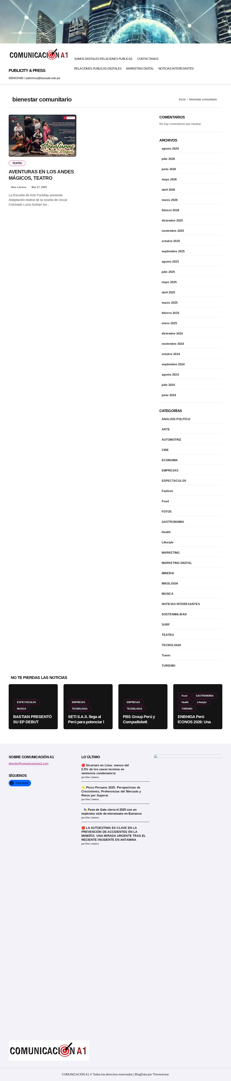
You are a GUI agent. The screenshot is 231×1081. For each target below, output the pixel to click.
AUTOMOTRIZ (171, 439)
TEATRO (17, 163)
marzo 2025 (170, 302)
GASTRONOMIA (173, 521)
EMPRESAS (170, 470)
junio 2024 (169, 395)
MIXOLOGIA (170, 583)
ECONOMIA (170, 460)
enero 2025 (169, 323)
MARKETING (171, 552)
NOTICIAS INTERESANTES (176, 68)
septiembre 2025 (173, 251)
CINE (165, 449)
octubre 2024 (171, 354)
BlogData (141, 1074)
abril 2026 (168, 189)
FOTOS (167, 511)
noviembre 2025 (173, 230)
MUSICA (167, 593)
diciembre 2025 (172, 220)
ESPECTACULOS (174, 480)
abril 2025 (168, 292)
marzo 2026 (170, 199)
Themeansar (160, 1074)
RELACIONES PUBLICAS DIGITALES (98, 68)
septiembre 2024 (173, 364)
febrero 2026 (170, 210)
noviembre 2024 (173, 343)
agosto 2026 (170, 148)
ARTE (166, 429)
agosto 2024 (170, 374)
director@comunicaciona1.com (28, 763)
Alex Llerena (18, 187)
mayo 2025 (169, 282)
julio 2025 (168, 271)
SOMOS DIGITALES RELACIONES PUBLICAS (103, 58)
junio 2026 (169, 169)
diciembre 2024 (172, 333)
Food (165, 501)
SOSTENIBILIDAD (174, 614)
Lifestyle (168, 542)
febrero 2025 (170, 312)
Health (166, 532)
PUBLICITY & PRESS (27, 70)
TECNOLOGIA (171, 645)
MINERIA (168, 573)
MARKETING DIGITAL (140, 68)
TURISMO (168, 665)
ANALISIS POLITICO (176, 419)
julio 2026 (168, 158)
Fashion (167, 491)
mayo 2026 (169, 179)
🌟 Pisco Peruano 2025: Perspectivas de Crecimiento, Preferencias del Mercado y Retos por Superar (111, 791)
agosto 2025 (170, 261)
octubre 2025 (171, 241)
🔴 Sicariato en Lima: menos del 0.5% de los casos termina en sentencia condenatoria (105, 769)
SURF (166, 624)
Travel (166, 655)
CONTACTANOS (147, 58)
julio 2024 (168, 384)
